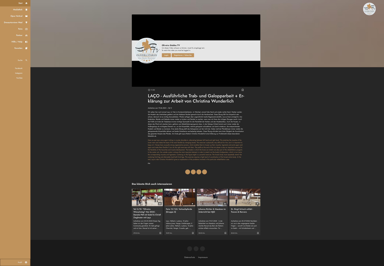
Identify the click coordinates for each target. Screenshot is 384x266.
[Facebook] (189, 248)
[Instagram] (196, 248)
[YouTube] (202, 248)
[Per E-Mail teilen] (204, 172)
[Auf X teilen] (193, 172)
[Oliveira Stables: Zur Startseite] (369, 8)
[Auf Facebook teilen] (187, 172)
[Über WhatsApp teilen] (198, 172)
